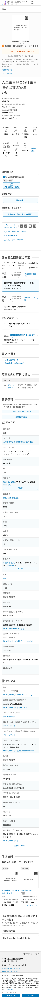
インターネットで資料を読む (12, 968)
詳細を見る (34, 149)
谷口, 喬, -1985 (9, 481)
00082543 (7, 484)
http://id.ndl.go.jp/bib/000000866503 (18, 641)
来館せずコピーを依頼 (11, 187)
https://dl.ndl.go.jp (10, 840)
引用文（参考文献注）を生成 (16, 231)
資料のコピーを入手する (10, 971)
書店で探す (20, 200)
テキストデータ (9, 725)
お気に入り (6, 227)
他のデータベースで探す (14, 240)
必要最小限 (11, 995)
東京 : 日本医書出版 (10, 497)
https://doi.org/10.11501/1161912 (17, 694)
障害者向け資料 (9, 716)
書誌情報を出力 (11, 235)
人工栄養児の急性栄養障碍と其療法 (10, 891)
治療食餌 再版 (26, 890)
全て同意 (31, 995)
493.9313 (6, 578)
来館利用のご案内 (30, 275)
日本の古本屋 (10, 359)
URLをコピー (13, 227)
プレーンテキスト (11, 386)
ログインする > (7, 73)
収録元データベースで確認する (22, 51)
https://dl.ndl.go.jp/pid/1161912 (16, 707)
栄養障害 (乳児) (9, 562)
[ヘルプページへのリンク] (23, 43)
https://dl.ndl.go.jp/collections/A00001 (19, 750)
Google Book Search (13, 363)
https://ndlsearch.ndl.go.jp (14, 628)
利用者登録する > (8, 70)
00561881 (11, 565)
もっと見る (29, 905)
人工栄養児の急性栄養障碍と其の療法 (18, 442)
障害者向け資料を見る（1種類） (20, 214)
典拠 (19, 488)
